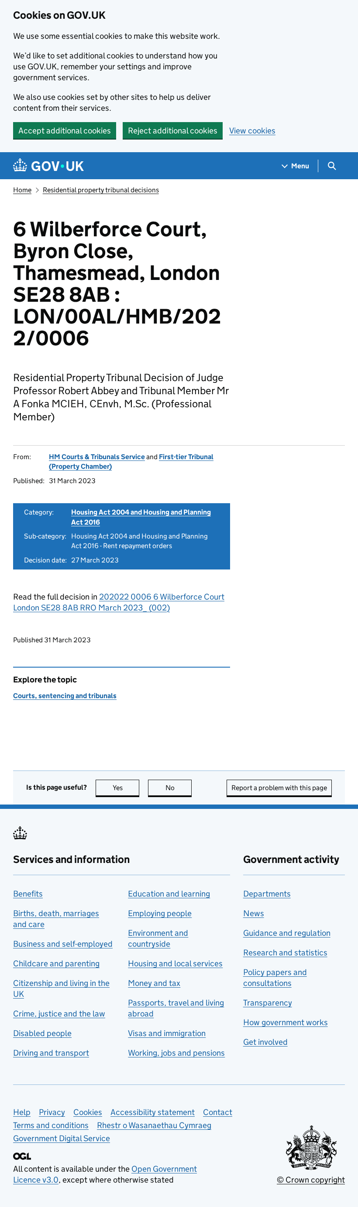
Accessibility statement (152, 1112)
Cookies (87, 1112)
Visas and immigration (167, 1033)
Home (22, 190)
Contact (217, 1112)
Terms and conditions (51, 1125)
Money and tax (154, 983)
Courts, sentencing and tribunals (65, 696)
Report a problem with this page (279, 788)
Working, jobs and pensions (176, 1053)
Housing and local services (175, 963)
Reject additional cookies (172, 131)
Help (22, 1112)
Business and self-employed (63, 944)
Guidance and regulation (286, 933)
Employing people (160, 913)
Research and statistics (285, 953)
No (178, 788)
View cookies (252, 130)
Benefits (28, 894)
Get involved (265, 1042)
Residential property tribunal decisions (101, 190)
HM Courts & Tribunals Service (97, 457)
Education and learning (169, 894)
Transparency (267, 1003)
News (253, 913)
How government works (285, 1022)
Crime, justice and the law (59, 1014)
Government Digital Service (61, 1138)
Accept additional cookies (64, 131)
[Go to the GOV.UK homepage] (48, 166)
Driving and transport (51, 1053)
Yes (126, 788)
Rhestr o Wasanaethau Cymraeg (154, 1125)
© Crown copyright (311, 1180)
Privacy (52, 1112)
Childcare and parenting (56, 963)
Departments (267, 894)
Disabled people (42, 1033)
